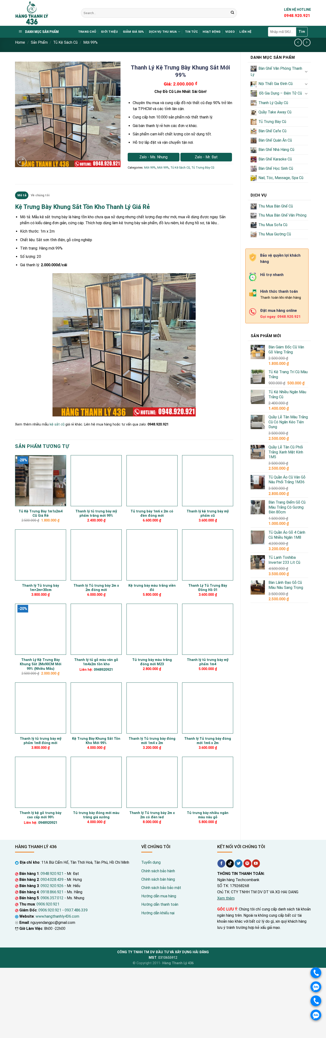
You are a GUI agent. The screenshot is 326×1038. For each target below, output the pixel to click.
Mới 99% (90, 42)
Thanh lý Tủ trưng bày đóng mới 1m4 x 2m (152, 741)
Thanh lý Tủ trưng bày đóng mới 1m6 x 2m (207, 741)
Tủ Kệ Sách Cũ (65, 42)
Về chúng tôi (40, 195)
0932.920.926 (52, 886)
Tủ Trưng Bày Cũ (202, 167)
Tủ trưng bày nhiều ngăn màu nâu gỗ (207, 815)
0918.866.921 (52, 892)
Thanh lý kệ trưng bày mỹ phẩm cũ (208, 513)
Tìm (302, 31)
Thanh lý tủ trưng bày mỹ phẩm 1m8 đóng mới (40, 741)
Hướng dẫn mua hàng (158, 896)
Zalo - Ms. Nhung (153, 157)
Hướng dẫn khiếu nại (157, 913)
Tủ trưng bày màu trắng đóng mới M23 (152, 662)
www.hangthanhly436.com (57, 916)
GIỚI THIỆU (109, 31)
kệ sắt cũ (57, 424)
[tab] (21, 195)
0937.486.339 (76, 910)
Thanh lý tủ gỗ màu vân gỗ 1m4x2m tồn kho (96, 662)
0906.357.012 (52, 898)
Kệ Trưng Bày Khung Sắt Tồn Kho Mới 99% (96, 741)
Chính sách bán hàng (158, 879)
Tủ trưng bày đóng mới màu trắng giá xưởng (96, 815)
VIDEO (230, 31)
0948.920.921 (52, 873)
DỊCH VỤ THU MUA (163, 31)
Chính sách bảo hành (158, 871)
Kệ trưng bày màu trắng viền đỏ (152, 588)
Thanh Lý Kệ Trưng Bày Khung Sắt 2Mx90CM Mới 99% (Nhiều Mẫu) (40, 664)
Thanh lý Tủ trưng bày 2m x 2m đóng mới (96, 588)
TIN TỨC (191, 31)
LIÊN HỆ (245, 31)
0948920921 (103, 670)
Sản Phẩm (39, 42)
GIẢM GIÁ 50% (133, 31)
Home (20, 42)
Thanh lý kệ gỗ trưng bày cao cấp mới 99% (40, 815)
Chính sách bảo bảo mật (161, 887)
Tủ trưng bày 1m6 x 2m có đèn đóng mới (152, 513)
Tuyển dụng (151, 862)
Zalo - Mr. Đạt (206, 157)
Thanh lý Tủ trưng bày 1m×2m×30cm (40, 588)
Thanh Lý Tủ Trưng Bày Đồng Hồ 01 (207, 588)
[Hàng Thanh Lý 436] (44, 13)
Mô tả (21, 195)
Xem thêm (226, 898)
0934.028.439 (52, 879)
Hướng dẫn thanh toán (159, 904)
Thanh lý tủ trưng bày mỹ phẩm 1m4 (207, 662)
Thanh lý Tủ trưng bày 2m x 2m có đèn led (152, 815)
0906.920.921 (48, 904)
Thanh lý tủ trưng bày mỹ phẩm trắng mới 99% (96, 513)
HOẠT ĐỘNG (212, 31)
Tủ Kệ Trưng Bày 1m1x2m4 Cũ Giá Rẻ (41, 513)
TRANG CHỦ (87, 31)
